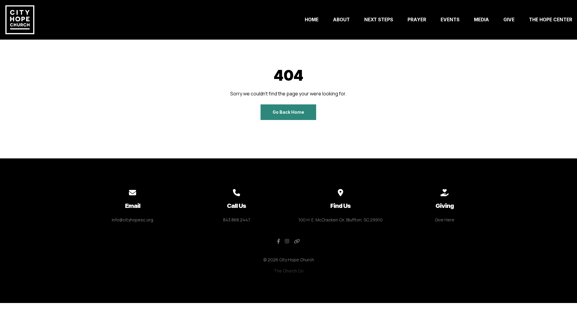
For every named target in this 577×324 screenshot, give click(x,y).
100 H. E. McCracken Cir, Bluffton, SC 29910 (340, 220)
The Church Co (289, 271)
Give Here (444, 220)
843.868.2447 (236, 220)
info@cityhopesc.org (132, 220)
